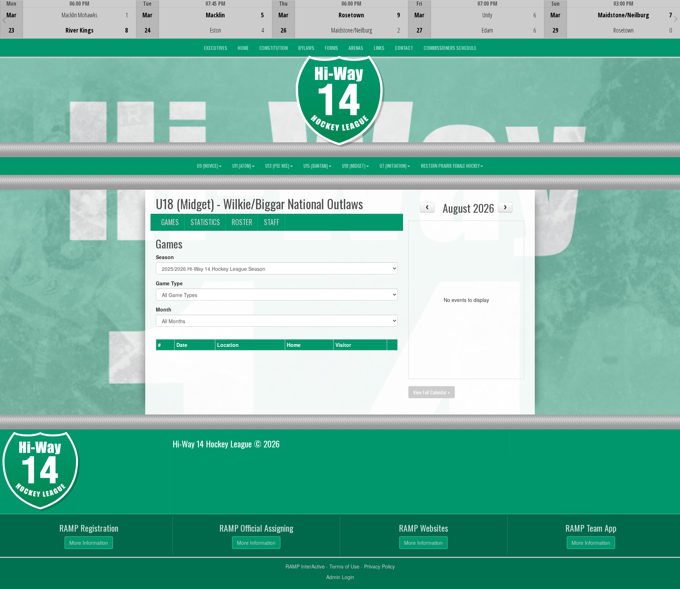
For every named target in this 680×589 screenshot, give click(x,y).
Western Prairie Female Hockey (450, 165)
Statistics (205, 222)
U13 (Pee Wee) (277, 165)
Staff (271, 222)
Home (243, 47)
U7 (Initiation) (393, 165)
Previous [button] (4, 19)
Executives (215, 47)
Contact (404, 47)
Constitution (273, 47)
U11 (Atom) (241, 165)
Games (170, 222)
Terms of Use (344, 566)
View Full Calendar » (431, 392)
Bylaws (306, 47)
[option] (68, 19)
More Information (88, 542)
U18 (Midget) (354, 165)
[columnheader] (165, 344)
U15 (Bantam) (316, 165)
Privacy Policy (379, 566)
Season (165, 257)
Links (379, 47)
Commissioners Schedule (450, 47)
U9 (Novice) (207, 165)
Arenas (355, 47)
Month (163, 309)
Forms (331, 47)
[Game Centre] (68, 24)
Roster (242, 222)
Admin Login (340, 577)
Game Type (169, 283)
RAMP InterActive (305, 566)
